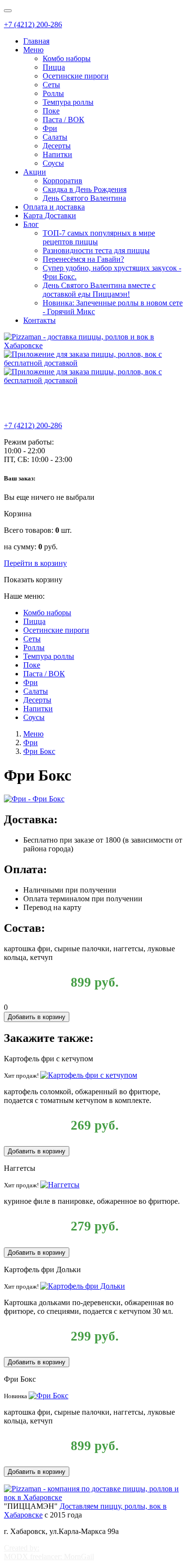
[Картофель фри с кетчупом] (88, 1075)
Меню (33, 50)
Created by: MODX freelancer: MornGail (49, 1552)
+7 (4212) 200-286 (33, 24)
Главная (36, 41)
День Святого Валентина (84, 198)
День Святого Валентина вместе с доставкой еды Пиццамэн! (99, 289)
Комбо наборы (67, 58)
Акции (34, 172)
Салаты (55, 137)
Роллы (53, 93)
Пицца (54, 67)
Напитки (57, 154)
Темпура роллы (68, 102)
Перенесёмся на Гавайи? (83, 259)
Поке (51, 111)
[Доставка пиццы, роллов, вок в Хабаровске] (94, 1497)
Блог (31, 224)
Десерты (57, 146)
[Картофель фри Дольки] (82, 1286)
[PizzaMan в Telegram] (15, 404)
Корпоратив (62, 180)
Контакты (39, 320)
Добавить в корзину (36, 1017)
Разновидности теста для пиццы (96, 250)
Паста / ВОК (63, 119)
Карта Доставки (49, 215)
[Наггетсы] (59, 1185)
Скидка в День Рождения (84, 189)
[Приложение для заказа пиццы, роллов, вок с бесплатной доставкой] (94, 363)
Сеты (51, 84)
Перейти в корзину (35, 563)
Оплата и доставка (54, 207)
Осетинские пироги (76, 76)
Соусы (53, 163)
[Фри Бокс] (48, 1395)
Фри (50, 128)
